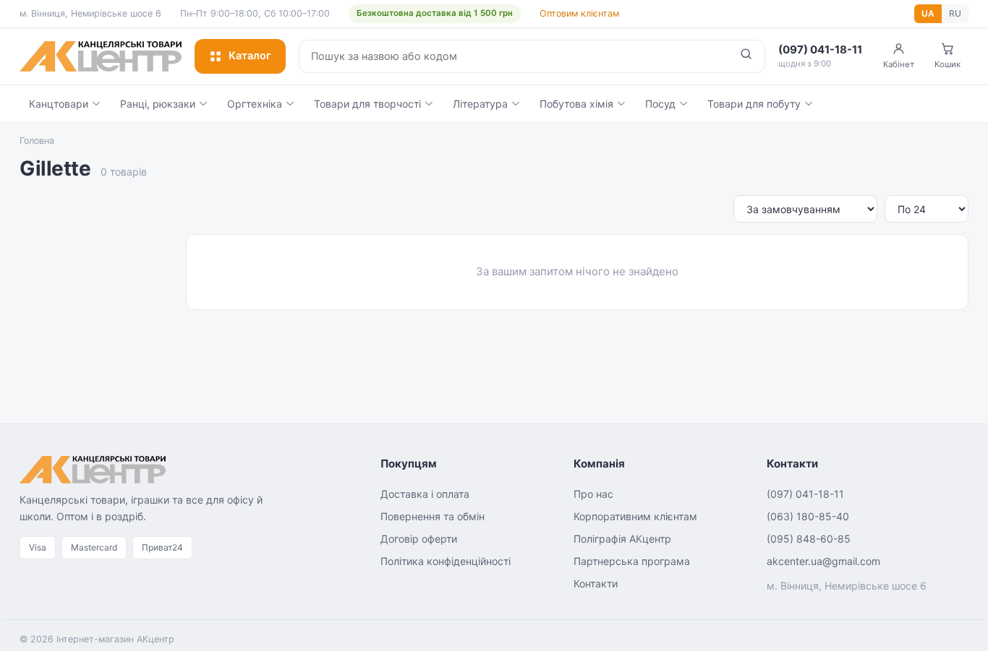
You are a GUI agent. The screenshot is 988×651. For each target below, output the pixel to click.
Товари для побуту (754, 104)
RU (955, 13)
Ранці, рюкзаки (157, 104)
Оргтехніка (254, 104)
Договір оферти (418, 539)
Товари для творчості (367, 104)
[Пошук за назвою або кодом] (746, 56)
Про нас (593, 494)
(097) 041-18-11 (805, 494)
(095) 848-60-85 (809, 539)
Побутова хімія (576, 104)
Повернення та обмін (432, 516)
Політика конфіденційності (445, 561)
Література (480, 104)
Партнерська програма (632, 561)
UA (927, 13)
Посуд (660, 104)
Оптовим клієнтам (579, 13)
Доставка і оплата (424, 494)
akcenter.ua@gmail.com (823, 561)
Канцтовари (58, 104)
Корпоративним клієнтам (635, 516)
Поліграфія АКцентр (622, 539)
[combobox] (513, 56)
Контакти (596, 583)
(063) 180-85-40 (808, 516)
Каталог (250, 55)
